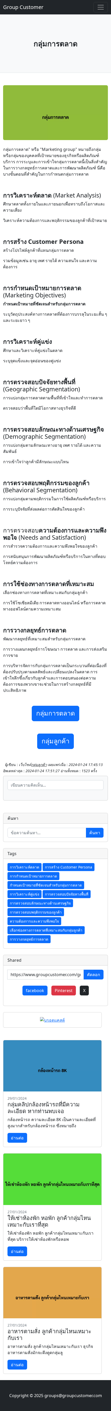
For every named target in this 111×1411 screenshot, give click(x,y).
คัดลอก (93, 974)
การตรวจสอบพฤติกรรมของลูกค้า (36, 912)
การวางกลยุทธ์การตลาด (29, 939)
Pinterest (64, 990)
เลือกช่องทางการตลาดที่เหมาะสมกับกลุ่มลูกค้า (46, 930)
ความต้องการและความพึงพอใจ (34, 921)
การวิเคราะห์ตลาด (24, 867)
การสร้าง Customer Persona (68, 867)
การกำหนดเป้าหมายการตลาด (33, 876)
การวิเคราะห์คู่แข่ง (24, 894)
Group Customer (23, 7)
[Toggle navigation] (100, 7)
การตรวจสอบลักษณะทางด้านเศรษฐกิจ (40, 903)
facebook (35, 990)
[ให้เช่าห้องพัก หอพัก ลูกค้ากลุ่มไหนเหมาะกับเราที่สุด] (52, 1179)
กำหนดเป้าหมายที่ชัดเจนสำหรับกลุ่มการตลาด (46, 885)
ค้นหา (94, 833)
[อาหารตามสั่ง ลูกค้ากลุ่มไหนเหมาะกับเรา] (52, 1293)
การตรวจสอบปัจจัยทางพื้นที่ (66, 894)
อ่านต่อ (17, 1138)
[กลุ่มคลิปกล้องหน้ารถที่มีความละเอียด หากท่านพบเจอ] (52, 1066)
